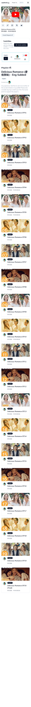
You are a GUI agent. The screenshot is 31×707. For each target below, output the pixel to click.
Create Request (7, 35)
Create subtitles (22, 45)
